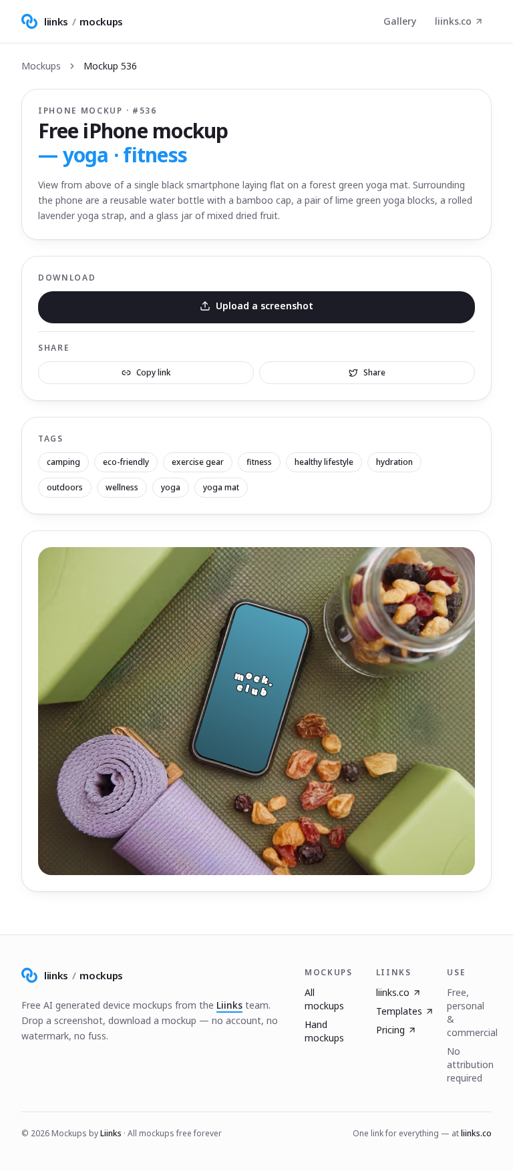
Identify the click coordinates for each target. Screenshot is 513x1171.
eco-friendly (126, 462)
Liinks (229, 1005)
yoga (170, 487)
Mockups (41, 65)
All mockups (324, 999)
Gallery (399, 21)
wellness (122, 487)
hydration (394, 462)
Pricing (390, 1029)
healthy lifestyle (324, 462)
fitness (259, 462)
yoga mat (221, 487)
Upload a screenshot (264, 305)
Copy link (153, 372)
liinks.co (453, 21)
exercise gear (198, 462)
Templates (399, 1011)
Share (374, 372)
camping (63, 462)
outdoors (65, 487)
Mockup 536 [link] (110, 65)
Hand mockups (324, 1031)
